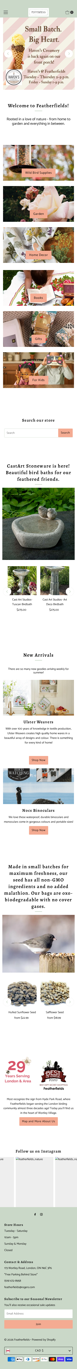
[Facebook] (35, 1214)
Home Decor (38, 255)
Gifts (38, 339)
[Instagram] (41, 1214)
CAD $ (39, 1350)
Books (38, 298)
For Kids (38, 380)
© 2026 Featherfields (17, 1339)
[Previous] (8, 54)
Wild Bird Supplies (38, 173)
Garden (38, 214)
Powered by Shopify (44, 1339)
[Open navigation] (6, 12)
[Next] (69, 54)
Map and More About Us (38, 1121)
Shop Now (38, 760)
